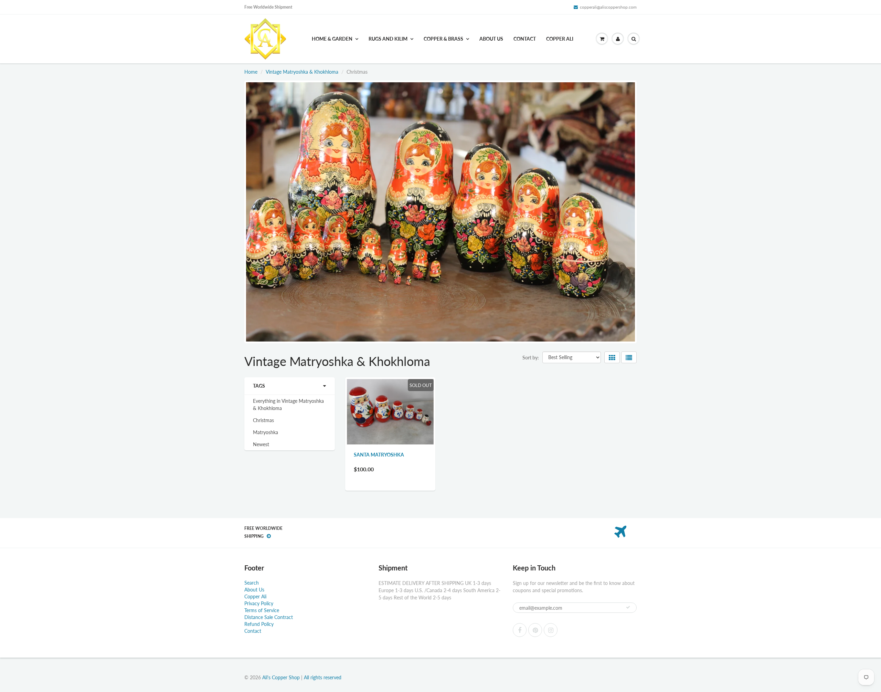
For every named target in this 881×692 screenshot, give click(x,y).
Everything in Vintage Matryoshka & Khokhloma (288, 404)
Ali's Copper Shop (281, 677)
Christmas (263, 420)
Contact (524, 39)
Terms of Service (261, 610)
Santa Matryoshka (379, 455)
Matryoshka (265, 432)
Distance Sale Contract (268, 617)
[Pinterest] (535, 630)
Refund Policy (259, 624)
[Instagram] (551, 630)
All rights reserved (322, 677)
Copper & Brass (443, 39)
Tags (259, 386)
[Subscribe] (628, 607)
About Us (491, 39)
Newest (261, 444)
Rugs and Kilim (388, 39)
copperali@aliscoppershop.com (608, 7)
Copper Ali (559, 39)
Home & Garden (332, 39)
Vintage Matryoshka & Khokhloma (302, 72)
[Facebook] (520, 630)
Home (250, 72)
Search (251, 583)
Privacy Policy (258, 603)
